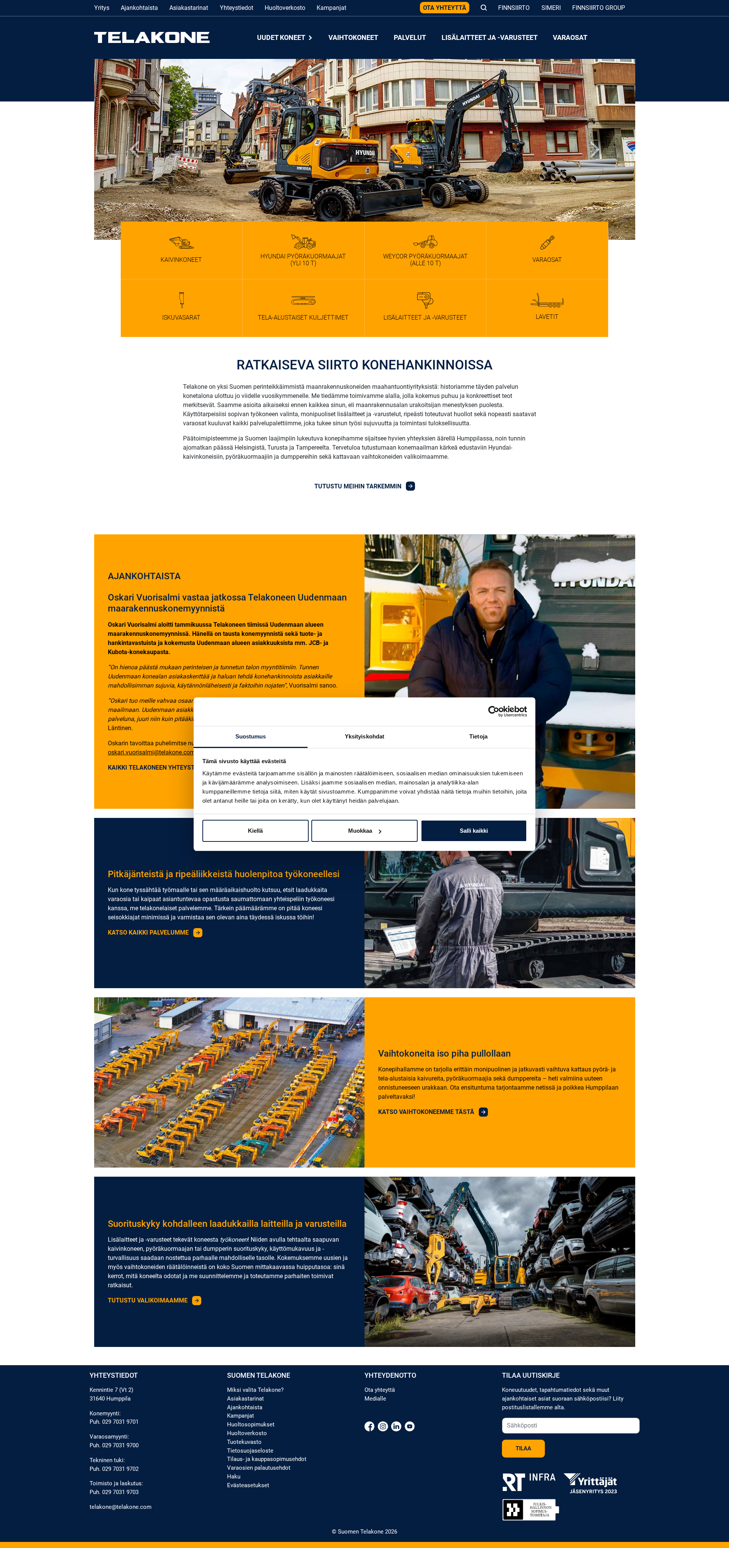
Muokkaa (360, 830)
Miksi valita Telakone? (255, 1389)
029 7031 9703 (120, 1492)
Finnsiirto (514, 7)
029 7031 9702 (120, 1469)
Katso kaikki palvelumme (149, 932)
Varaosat (570, 37)
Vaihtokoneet (353, 37)
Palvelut (410, 37)
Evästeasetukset (248, 1485)
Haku (233, 1476)
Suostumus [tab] (250, 736)
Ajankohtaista (139, 7)
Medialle (375, 1398)
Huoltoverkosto (285, 7)
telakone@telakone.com (120, 1507)
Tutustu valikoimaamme (148, 1300)
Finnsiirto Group (598, 7)
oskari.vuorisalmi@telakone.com (151, 752)
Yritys (101, 7)
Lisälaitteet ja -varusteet (490, 37)
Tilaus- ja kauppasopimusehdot (266, 1459)
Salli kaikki (474, 830)
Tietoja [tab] (478, 736)
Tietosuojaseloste (250, 1450)
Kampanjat (331, 7)
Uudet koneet (281, 37)
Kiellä (255, 830)
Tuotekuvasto (244, 1442)
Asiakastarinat (188, 7)
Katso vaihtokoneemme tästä (427, 1111)
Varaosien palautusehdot (258, 1467)
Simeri (551, 7)
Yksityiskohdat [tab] (364, 736)
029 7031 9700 (120, 1445)
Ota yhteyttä (444, 7)
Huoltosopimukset (251, 1424)
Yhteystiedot (236, 7)
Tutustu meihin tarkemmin (358, 486)
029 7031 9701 (120, 1421)
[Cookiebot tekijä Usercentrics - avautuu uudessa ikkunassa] (494, 711)
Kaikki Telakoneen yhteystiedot (160, 767)
